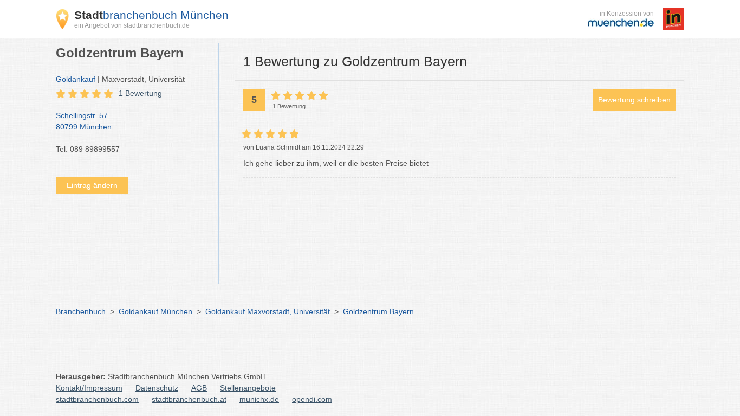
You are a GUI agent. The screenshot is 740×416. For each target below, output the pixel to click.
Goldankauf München (155, 311)
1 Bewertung (140, 93)
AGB (199, 388)
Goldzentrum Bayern (378, 311)
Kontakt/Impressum (89, 388)
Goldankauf (75, 79)
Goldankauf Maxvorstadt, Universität (267, 311)
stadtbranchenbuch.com (97, 399)
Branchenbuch (81, 311)
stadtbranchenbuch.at (189, 399)
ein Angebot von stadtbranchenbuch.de (132, 25)
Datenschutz (156, 388)
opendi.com (312, 399)
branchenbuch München (151, 15)
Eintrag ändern (92, 185)
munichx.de (259, 399)
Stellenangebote (248, 388)
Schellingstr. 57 (84, 121)
